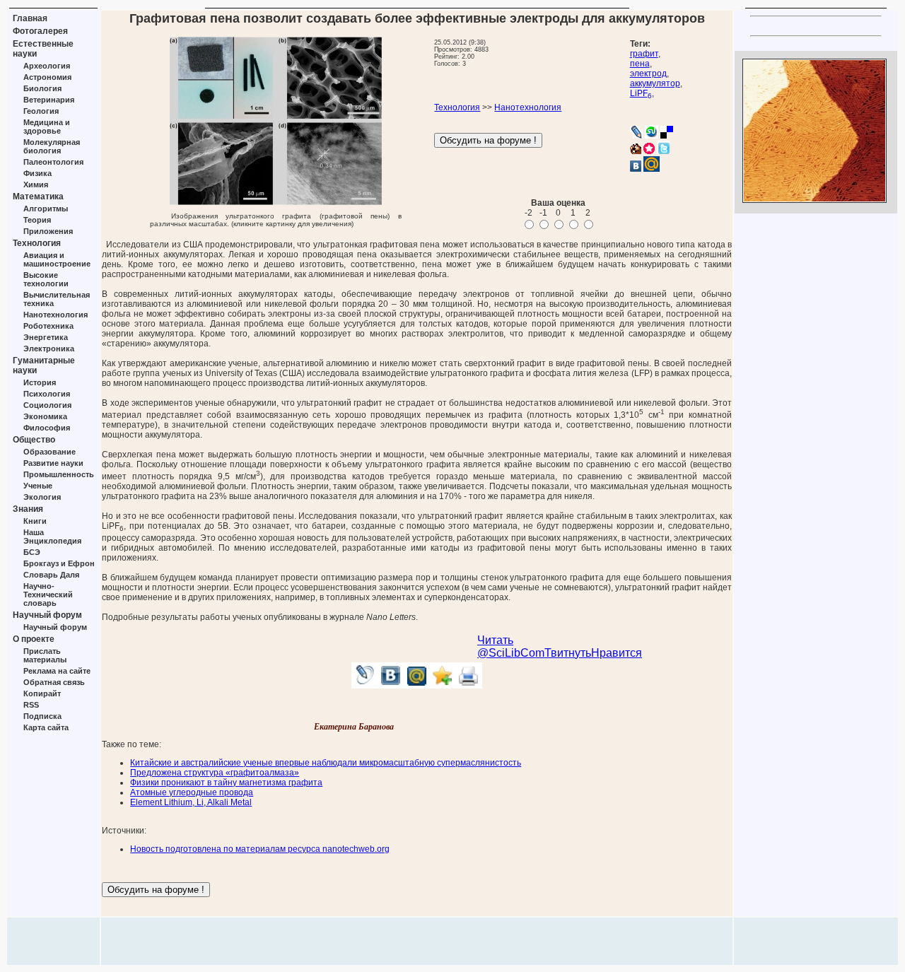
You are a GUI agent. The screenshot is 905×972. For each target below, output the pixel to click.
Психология (46, 394)
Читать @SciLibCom (510, 646)
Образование (49, 451)
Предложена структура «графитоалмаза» (214, 773)
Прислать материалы (44, 655)
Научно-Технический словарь (48, 594)
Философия (46, 427)
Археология (46, 66)
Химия (35, 184)
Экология (42, 497)
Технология (37, 243)
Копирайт (42, 693)
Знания (28, 509)
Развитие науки (53, 463)
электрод (648, 73)
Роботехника (48, 326)
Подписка (42, 716)
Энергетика (45, 337)
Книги (35, 521)
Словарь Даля (51, 574)
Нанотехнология (55, 314)
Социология (47, 405)
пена (640, 64)
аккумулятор (655, 83)
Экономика (45, 416)
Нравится (616, 653)
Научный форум (47, 615)
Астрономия (47, 77)
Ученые (37, 485)
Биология (42, 88)
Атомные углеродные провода (191, 792)
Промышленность (58, 474)
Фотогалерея (40, 31)
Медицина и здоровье (46, 126)
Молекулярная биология (51, 146)
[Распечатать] (469, 685)
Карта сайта (46, 727)
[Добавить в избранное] (443, 685)
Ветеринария (48, 99)
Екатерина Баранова (354, 727)
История (39, 382)
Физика (37, 173)
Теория (37, 220)
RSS (31, 705)
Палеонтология (53, 162)
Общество (34, 440)
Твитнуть (567, 653)
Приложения (48, 231)
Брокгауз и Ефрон (59, 563)
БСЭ (31, 552)
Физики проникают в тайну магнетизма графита (226, 782)
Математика (38, 196)
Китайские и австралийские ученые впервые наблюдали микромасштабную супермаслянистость (325, 763)
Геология (41, 111)
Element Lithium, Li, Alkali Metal (191, 802)
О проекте (33, 639)
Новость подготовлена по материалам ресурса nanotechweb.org (260, 849)
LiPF (641, 93)
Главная (30, 18)
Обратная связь (54, 682)
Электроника (48, 348)
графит (644, 54)
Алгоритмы (45, 208)
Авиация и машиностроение (56, 259)
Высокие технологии (46, 279)
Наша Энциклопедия (52, 536)
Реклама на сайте (56, 671)
